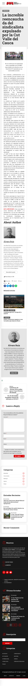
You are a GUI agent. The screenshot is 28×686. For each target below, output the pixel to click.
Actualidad (14, 473)
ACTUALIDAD (5, 656)
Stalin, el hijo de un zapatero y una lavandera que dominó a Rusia (13, 320)
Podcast (4, 664)
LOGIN (24, 675)
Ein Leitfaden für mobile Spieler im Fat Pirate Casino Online (14, 509)
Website (5, 444)
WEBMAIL (18, 675)
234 (20, 625)
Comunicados (14, 476)
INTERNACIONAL (5, 658)
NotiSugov (14, 478)
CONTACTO (11, 675)
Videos (14, 483)
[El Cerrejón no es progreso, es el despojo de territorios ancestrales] (14, 301)
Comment (6, 417)
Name (5, 433)
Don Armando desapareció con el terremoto (17, 608)
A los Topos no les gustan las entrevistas (17, 599)
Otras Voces (5, 10)
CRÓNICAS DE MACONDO (19, 661)
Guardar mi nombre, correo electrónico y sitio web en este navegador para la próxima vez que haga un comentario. (14, 451)
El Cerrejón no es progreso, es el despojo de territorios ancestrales (14, 305)
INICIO (5, 675)
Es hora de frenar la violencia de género (17, 618)
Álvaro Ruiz (8, 281)
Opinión (7, 296)
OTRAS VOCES (5, 661)
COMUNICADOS (17, 653)
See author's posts (10, 272)
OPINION (16, 658)
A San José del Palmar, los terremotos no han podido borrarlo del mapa (17, 517)
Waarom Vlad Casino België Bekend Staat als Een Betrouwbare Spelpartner (14, 502)
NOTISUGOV (4, 653)
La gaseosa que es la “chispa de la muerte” (12, 312)
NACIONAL (16, 656)
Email (5, 438)
